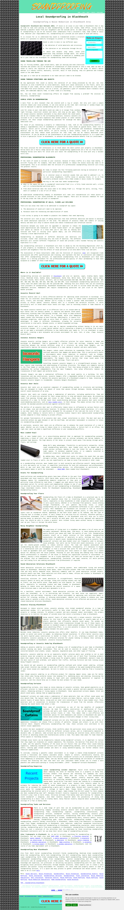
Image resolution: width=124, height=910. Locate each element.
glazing (66, 619)
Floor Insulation (82, 875)
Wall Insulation (37, 877)
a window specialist (64, 844)
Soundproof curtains (50, 720)
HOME (79, 12)
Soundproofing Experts (89, 874)
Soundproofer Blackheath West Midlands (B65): (38, 26)
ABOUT (88, 12)
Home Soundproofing (58, 879)
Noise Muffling (66, 877)
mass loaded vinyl (55, 402)
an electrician (36, 840)
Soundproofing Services (53, 875)
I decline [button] (74, 905)
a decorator (59, 840)
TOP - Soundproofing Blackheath (32, 883)
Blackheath (58, 276)
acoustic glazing (57, 608)
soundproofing (57, 28)
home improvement (38, 846)
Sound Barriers (31, 874)
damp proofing (64, 842)
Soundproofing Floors (48, 896)
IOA (84, 253)
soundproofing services (79, 831)
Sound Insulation (35, 875)
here (38, 870)
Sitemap (21, 896)
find (26, 853)
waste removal (35, 838)
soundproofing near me (36, 793)
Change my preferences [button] (85, 905)
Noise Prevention (45, 874)
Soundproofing (26, 276)
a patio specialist (60, 838)
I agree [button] (68, 905)
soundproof (57, 55)
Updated (39, 896)
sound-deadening (26, 402)
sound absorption (49, 578)
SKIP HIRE (55, 836)
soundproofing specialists (89, 282)
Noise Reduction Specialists (39, 879)
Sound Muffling (79, 877)
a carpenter (87, 842)
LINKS (83, 12)
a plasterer (84, 838)
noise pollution (36, 865)
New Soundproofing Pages (30, 896)
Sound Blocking (72, 879)
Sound (45, 42)
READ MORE (61, 469)
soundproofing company (42, 810)
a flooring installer (80, 836)
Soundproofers (59, 874)
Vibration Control (52, 877)
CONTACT (93, 12)
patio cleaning (83, 840)
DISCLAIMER (100, 12)
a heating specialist (38, 842)
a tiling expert (39, 844)
